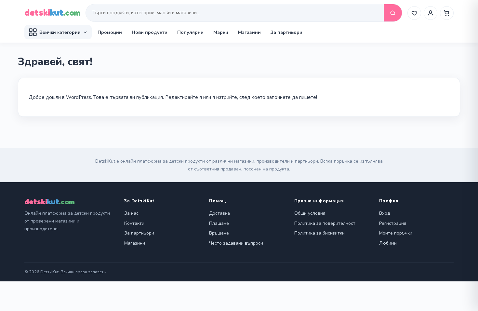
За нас (131, 213)
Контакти (134, 223)
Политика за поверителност (324, 223)
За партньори (286, 32)
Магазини (249, 32)
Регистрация (392, 223)
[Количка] (447, 13)
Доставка (219, 213)
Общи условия (309, 213)
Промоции (110, 32)
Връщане (219, 233)
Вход (384, 213)
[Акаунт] (430, 13)
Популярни (190, 32)
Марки (220, 32)
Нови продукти (149, 32)
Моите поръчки (395, 233)
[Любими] (414, 13)
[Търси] (393, 12)
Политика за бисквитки (319, 233)
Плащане (219, 223)
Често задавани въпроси (236, 243)
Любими (388, 243)
